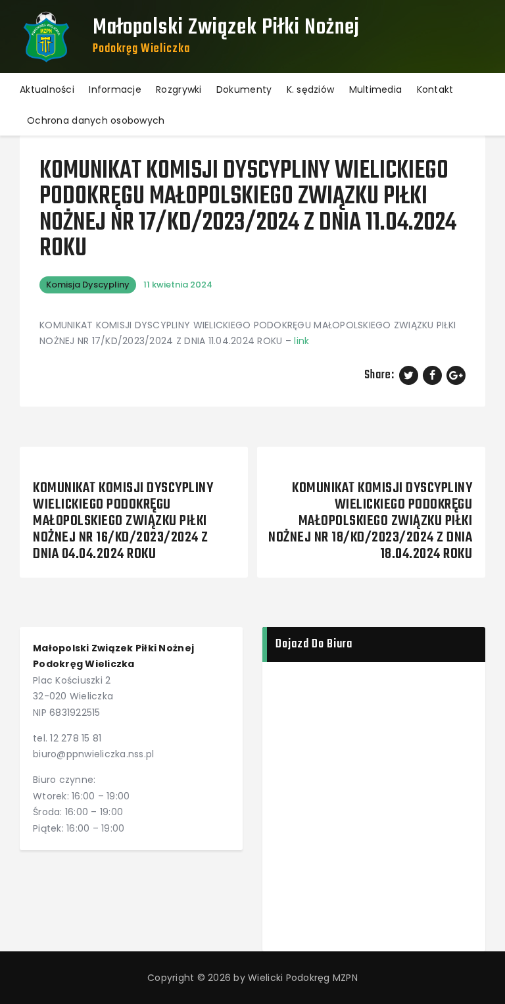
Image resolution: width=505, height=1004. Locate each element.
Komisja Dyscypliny (88, 284)
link (301, 340)
